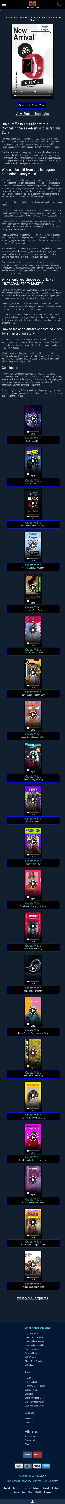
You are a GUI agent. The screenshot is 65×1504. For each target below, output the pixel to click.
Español (26, 1488)
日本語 (38, 1492)
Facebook (28, 1454)
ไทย (23, 1492)
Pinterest (37, 1454)
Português (56, 1488)
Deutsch (45, 1488)
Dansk (16, 1492)
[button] (33, 420)
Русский (47, 1492)
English (7, 1488)
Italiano (36, 1488)
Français (16, 1488)
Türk (30, 1492)
